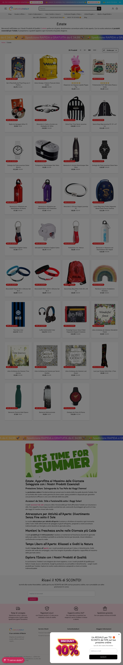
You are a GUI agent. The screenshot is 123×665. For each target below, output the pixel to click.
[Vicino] (119, 634)
